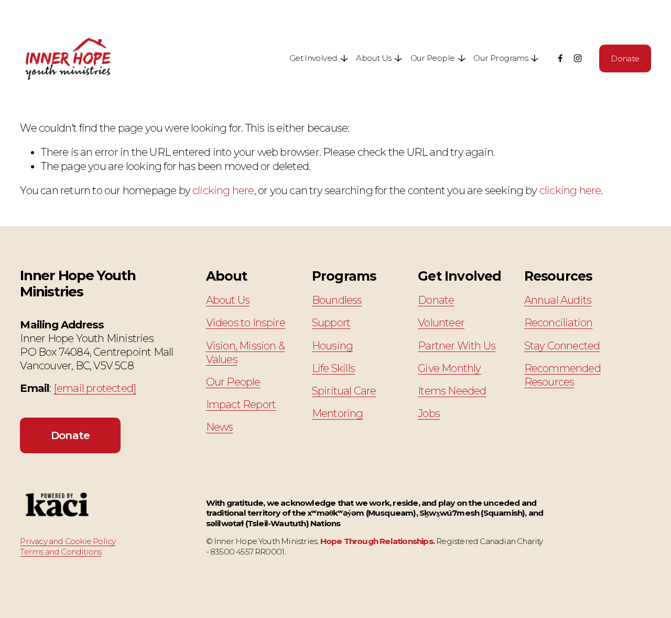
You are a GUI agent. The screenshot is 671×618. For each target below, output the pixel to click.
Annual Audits (558, 300)
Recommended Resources (562, 375)
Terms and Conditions (60, 552)
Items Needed (452, 391)
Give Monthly (449, 368)
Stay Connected (562, 345)
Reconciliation (558, 322)
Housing (332, 345)
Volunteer (441, 322)
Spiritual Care (344, 391)
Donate (625, 58)
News (219, 427)
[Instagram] (577, 58)
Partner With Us (456, 345)
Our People (233, 382)
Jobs (429, 413)
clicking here (223, 190)
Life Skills (333, 368)
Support (331, 322)
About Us (228, 300)
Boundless (337, 300)
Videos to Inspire (245, 322)
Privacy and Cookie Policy (67, 541)
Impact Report (241, 404)
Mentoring (337, 413)
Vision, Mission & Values (245, 352)
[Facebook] (560, 58)
